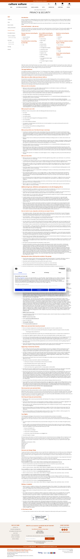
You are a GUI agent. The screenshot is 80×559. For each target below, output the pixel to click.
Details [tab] (33, 272)
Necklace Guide (11, 42)
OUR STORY (15, 533)
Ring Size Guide (11, 44)
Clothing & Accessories (21, 7)
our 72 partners (21, 277)
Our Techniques (10, 550)
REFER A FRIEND (15, 538)
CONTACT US (15, 527)
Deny (23, 289)
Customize (39, 289)
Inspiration (51, 7)
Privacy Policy (41, 542)
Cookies (22, 550)
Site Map (9, 46)
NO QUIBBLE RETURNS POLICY (15, 531)
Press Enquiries (17, 550)
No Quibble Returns (11, 33)
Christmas (60, 7)
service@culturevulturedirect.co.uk (43, 465)
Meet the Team (27, 549)
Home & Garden (34, 7)
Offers (68, 7)
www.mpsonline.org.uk (48, 385)
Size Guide (10, 40)
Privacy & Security (11, 30)
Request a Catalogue (14, 549)
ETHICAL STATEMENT (15, 536)
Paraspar (71, 552)
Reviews (9, 49)
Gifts (43, 7)
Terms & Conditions (11, 35)
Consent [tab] (20, 272)
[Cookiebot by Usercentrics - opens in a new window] (60, 269)
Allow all (57, 289)
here (36, 158)
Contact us (25, 310)
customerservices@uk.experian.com (32, 318)
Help (9, 17)
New (11, 7)
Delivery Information (11, 27)
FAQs (9, 22)
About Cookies (10, 25)
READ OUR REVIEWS (15, 535)
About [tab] (60, 272)
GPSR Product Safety (12, 37)
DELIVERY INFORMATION (15, 529)
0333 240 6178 (32, 546)
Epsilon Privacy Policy (30, 312)
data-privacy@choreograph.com (31, 323)
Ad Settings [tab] (46, 272)
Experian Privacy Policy (31, 316)
